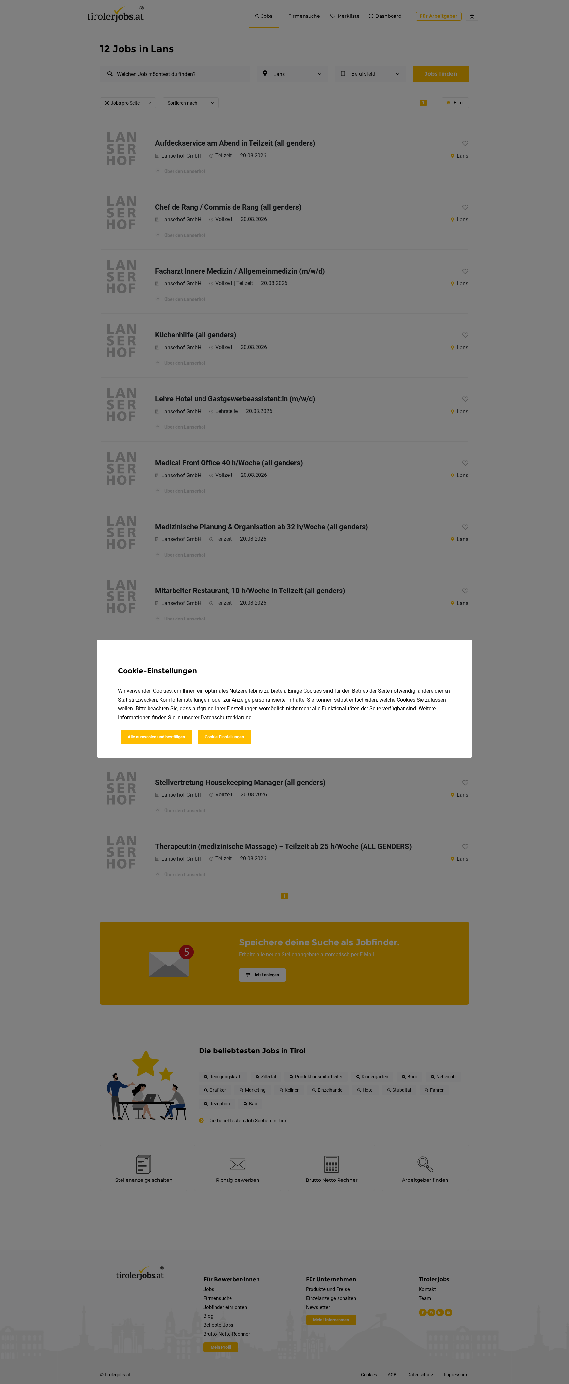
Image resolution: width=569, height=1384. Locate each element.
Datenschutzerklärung (226, 717)
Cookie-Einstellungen (224, 737)
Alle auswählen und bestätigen (156, 737)
